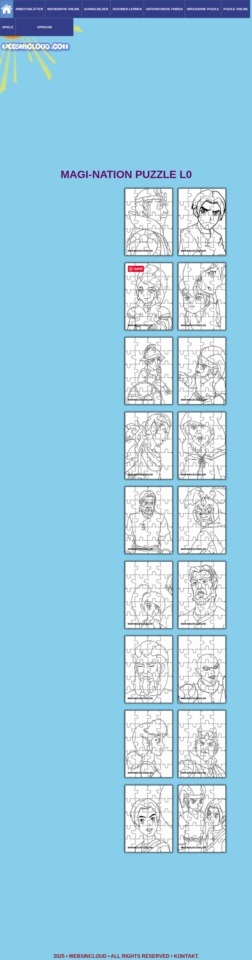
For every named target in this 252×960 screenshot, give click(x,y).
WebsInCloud (88, 956)
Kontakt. (186, 956)
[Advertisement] (126, 119)
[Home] (6, 9)
